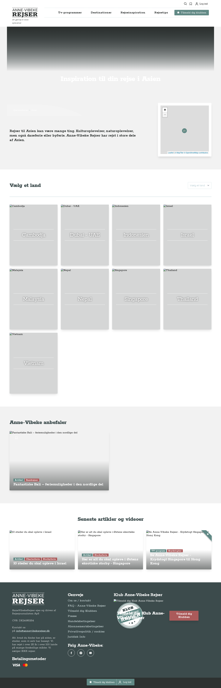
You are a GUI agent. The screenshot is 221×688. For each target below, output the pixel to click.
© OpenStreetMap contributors (196, 152)
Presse (72, 616)
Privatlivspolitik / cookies (86, 631)
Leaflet (170, 152)
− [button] (165, 115)
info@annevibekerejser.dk (33, 631)
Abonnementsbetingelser (86, 626)
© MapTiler (179, 152)
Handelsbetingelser (81, 621)
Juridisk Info (76, 637)
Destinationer (20, 110)
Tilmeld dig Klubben (82, 611)
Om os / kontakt (79, 600)
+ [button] (165, 110)
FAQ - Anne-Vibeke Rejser (87, 606)
